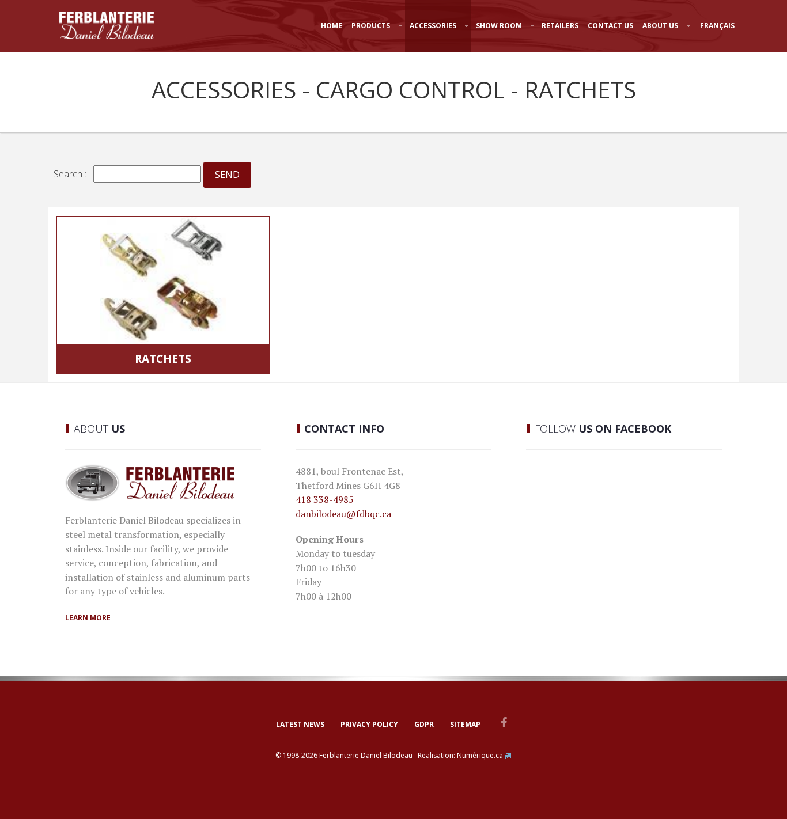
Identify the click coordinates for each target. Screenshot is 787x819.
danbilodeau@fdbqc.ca (343, 513)
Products (370, 26)
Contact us (610, 26)
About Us (660, 26)
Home (331, 26)
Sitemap (465, 724)
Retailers (560, 26)
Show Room (499, 26)
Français (717, 26)
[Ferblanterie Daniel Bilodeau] (106, 25)
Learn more (88, 618)
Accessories (433, 26)
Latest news (300, 724)
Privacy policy (369, 724)
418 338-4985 (325, 499)
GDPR (424, 724)
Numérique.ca (480, 755)
